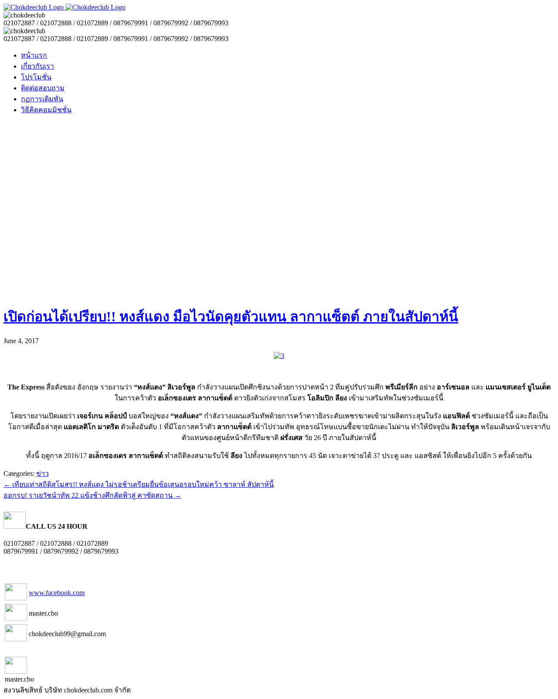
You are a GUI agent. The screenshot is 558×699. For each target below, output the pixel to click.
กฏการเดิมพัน (42, 99)
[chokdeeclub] (64, 7)
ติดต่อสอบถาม (43, 88)
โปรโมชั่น (36, 77)
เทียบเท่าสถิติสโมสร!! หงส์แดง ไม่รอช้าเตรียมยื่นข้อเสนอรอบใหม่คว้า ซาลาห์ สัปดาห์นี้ (138, 484)
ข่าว (42, 473)
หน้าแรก (34, 55)
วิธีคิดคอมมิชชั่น (46, 110)
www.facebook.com (57, 592)
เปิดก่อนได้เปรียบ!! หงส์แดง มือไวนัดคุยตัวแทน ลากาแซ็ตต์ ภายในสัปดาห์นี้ (230, 316)
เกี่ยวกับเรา (37, 66)
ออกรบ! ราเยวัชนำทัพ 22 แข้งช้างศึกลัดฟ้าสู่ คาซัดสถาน (92, 495)
